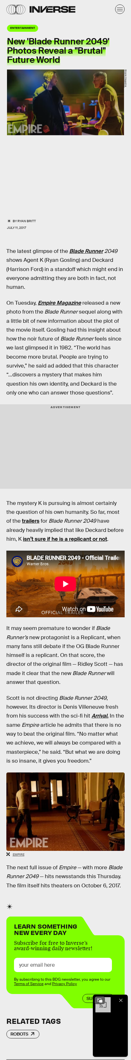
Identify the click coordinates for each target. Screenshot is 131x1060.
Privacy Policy (64, 983)
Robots (19, 1034)
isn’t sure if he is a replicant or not (65, 539)
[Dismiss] (121, 1000)
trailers (30, 521)
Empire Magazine (125, 79)
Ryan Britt (26, 221)
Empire (18, 854)
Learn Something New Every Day (45, 929)
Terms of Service (29, 983)
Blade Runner (86, 251)
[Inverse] (52, 9)
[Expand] (100, 1000)
